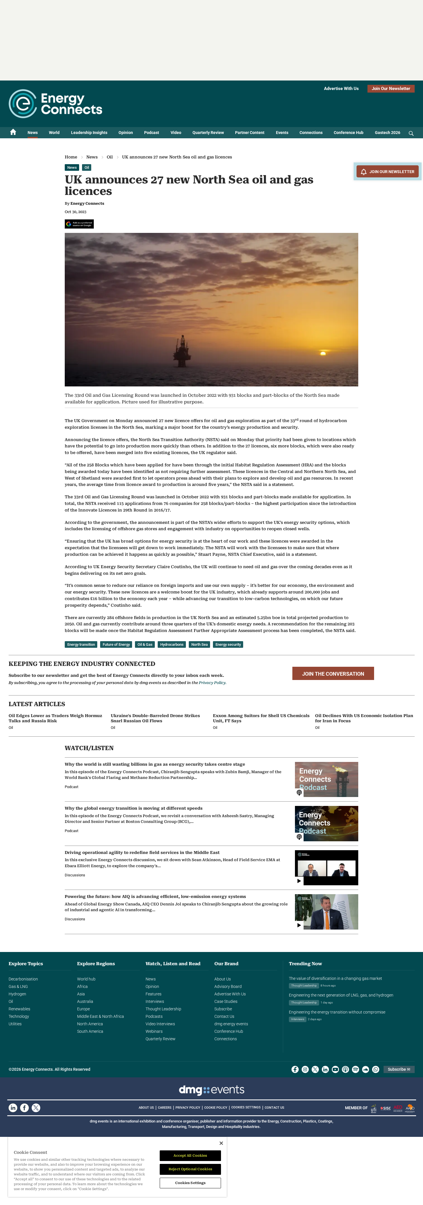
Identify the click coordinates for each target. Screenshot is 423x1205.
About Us (222, 979)
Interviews (155, 1001)
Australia (85, 1001)
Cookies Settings (246, 1107)
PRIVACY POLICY (188, 1108)
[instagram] (305, 1069)
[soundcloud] (365, 1069)
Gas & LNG (18, 986)
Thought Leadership (163, 1009)
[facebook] (295, 1069)
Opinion (126, 132)
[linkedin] (325, 1069)
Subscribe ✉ (399, 1069)
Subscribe (223, 1009)
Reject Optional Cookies (190, 1169)
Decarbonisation (23, 979)
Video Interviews (160, 1024)
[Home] (13, 132)
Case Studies (225, 1001)
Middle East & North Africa (100, 1016)
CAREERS (165, 1108)
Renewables (19, 1009)
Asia (81, 994)
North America (90, 1024)
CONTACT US (274, 1108)
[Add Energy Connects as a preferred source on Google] (79, 224)
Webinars (154, 1031)
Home (71, 157)
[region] (117, 1167)
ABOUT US (146, 1108)
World (54, 132)
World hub (86, 979)
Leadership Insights (89, 132)
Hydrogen (17, 994)
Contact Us (224, 1016)
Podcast (151, 132)
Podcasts (154, 1016)
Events (282, 132)
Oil (110, 157)
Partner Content (249, 132)
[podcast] (345, 1069)
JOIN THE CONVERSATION (333, 674)
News (33, 132)
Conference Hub (348, 132)
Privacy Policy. (212, 683)
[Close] (221, 1143)
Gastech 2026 (387, 132)
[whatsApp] (375, 1069)
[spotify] (355, 1069)
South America (90, 1031)
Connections (311, 132)
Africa (82, 986)
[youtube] (335, 1069)
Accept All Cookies (190, 1156)
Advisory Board (228, 986)
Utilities (15, 1024)
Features (153, 994)
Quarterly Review (208, 132)
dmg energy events (231, 1024)
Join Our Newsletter (391, 88)
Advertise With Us (341, 88)
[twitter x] (315, 1069)
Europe (83, 1009)
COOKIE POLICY (215, 1108)
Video (176, 132)
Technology (19, 1016)
